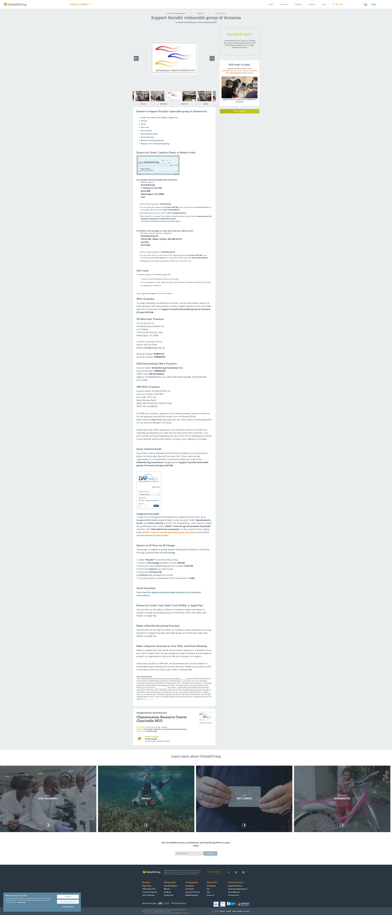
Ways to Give (146, 886)
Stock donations (147, 137)
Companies (298, 4)
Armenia (200, 13)
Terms (234, 911)
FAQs (208, 892)
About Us (212, 882)
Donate (79, 4)
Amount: (141, 503)
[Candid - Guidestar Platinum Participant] (223, 904)
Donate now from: (144, 491)
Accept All (68, 897)
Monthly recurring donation (152, 140)
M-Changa (169, 552)
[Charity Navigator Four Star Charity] (216, 904)
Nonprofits (283, 4)
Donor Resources (234, 892)
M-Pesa (144, 121)
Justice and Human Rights (176, 13)
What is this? (156, 487)
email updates (203, 207)
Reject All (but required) (68, 902)
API (244, 911)
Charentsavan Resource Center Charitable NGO (197, 22)
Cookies (228, 911)
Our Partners (189, 889)
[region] (42, 902)
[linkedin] (243, 872)
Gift (339, 4)
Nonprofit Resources (235, 886)
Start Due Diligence (170, 886)
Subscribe (210, 853)
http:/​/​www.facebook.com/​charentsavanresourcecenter (165, 729)
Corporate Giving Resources (237, 889)
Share (205, 104)
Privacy (222, 911)
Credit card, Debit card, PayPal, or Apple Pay (159, 117)
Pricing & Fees (168, 895)
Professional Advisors (149, 892)
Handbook (167, 892)
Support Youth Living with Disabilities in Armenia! (239, 100)
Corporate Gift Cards (192, 892)
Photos (184, 104)
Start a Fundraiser (148, 895)
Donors (146, 882)
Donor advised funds (149, 134)
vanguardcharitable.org (149, 520)
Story (143, 104)
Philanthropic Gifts (148, 889)
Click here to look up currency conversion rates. (160, 221)
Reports (163, 104)
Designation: (142, 498)
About (271, 4)
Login (373, 4)
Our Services (189, 886)
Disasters (312, 4)
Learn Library (236, 882)
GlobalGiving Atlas (191, 895)
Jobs (208, 889)
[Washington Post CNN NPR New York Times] (169, 904)
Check (143, 124)
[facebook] (228, 872)
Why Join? (167, 889)
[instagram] (236, 872)
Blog (323, 4)
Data (247, 911)
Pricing (239, 911)
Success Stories (233, 895)
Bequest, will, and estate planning (155, 144)
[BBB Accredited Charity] (232, 904)
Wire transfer (146, 130)
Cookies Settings (67, 906)
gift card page (149, 293)
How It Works (211, 886)
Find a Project (239, 111)
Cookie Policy (21, 902)
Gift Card (145, 127)
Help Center (214, 872)
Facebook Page (151, 731)
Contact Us (210, 895)
